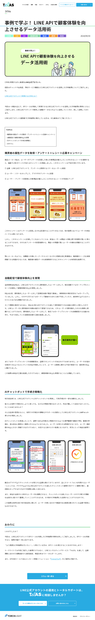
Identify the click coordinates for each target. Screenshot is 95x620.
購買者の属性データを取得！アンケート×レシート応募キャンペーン (31, 134)
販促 (44, 36)
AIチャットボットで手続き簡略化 (19, 140)
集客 (62, 36)
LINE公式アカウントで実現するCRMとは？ (21, 96)
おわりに (10, 144)
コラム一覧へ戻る (47, 576)
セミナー (41, 4)
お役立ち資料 (54, 4)
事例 (32, 4)
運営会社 (75, 616)
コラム (47, 4)
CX (17, 36)
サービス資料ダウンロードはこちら (33, 603)
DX (24, 36)
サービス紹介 (25, 4)
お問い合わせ (84, 4)
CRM (9, 36)
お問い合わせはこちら (62, 603)
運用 (53, 36)
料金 (36, 4)
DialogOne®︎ (55, 559)
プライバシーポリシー (85, 616)
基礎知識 (34, 36)
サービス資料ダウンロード (66, 4)
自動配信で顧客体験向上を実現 (18, 137)
